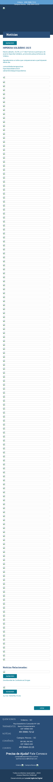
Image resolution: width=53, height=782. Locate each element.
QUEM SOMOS (9, 719)
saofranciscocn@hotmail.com (26, 759)
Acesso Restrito (23, 775)
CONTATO (6, 748)
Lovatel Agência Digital (33, 778)
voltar (42, 708)
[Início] (4, 8)
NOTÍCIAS (6, 733)
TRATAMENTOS (9, 726)
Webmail (33, 775)
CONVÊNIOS (7, 740)
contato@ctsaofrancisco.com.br (26, 756)
